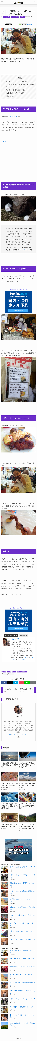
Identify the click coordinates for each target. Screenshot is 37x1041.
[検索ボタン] (35, 2)
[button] (4, 682)
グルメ (12, 16)
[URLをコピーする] (33, 682)
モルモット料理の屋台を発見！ (16, 90)
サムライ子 (13, 116)
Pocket (29, 25)
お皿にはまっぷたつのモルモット (16, 93)
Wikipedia (26, 250)
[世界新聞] (18, 2)
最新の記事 (24, 635)
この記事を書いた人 (12, 635)
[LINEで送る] (23, 25)
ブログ (27, 657)
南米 (4, 16)
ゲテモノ (22, 16)
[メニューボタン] (2, 2)
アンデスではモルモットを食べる (16, 81)
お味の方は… (10, 96)
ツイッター (15, 734)
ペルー (8, 16)
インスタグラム (22, 659)
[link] (18, 737)
